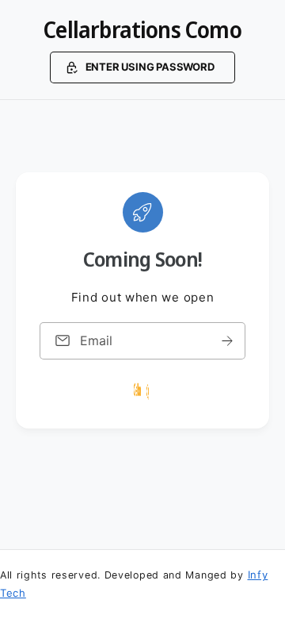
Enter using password (150, 66)
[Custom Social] (142, 390)
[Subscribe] (227, 340)
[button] (142, 67)
